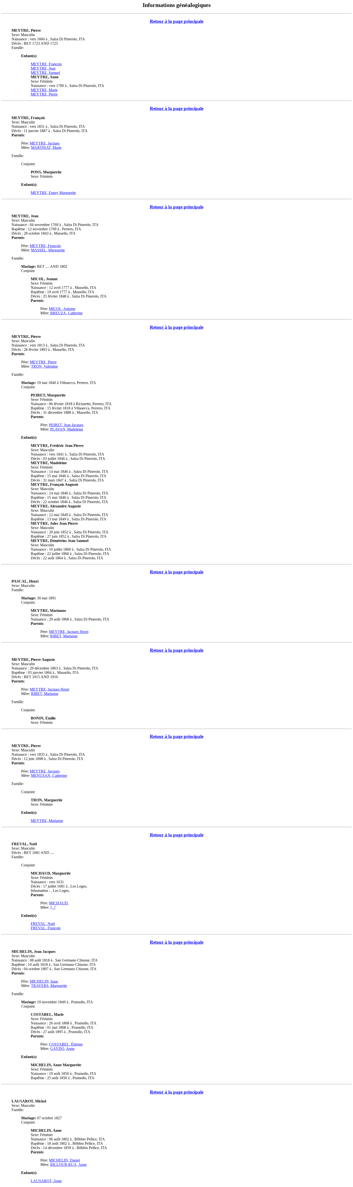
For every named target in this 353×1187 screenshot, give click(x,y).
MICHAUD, (59, 903)
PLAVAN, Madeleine (66, 429)
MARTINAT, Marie (46, 148)
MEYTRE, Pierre (44, 94)
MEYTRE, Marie (44, 90)
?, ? (52, 907)
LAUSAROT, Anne (46, 1181)
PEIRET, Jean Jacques (66, 425)
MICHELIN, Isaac (44, 981)
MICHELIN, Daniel (64, 1160)
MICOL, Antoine (62, 309)
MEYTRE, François (46, 64)
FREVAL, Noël (43, 924)
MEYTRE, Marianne (47, 821)
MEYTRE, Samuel (45, 73)
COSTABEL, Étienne (66, 1044)
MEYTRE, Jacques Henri (68, 632)
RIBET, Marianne (64, 636)
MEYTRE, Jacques (45, 143)
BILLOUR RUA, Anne (68, 1165)
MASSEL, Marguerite (48, 250)
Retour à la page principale (176, 21)
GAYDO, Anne (62, 1049)
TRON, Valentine (44, 366)
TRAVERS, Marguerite (49, 986)
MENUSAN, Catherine (49, 775)
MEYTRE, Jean (43, 68)
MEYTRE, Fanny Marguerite (53, 193)
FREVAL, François (46, 928)
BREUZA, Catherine (66, 313)
